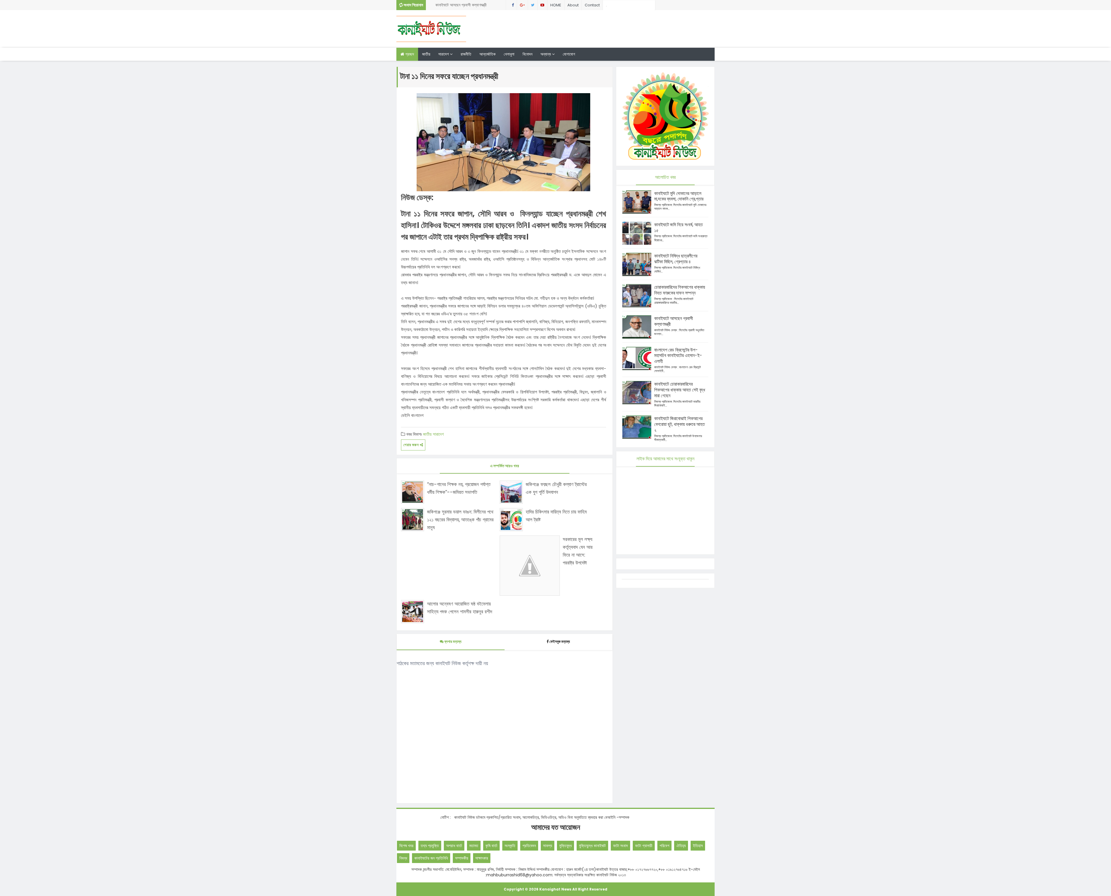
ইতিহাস (698, 846)
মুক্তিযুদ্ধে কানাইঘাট (592, 846)
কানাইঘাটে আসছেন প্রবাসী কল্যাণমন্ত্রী (673, 321)
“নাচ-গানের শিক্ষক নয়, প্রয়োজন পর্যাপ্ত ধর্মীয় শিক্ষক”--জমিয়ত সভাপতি (458, 488)
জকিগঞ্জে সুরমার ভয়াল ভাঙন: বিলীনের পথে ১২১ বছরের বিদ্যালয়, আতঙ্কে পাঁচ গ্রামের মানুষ (460, 519)
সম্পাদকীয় (461, 858)
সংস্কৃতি (510, 846)
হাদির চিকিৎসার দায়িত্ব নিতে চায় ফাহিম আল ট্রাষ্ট (556, 515)
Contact (592, 5)
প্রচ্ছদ (409, 54)
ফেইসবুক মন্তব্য (560, 641)
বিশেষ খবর (406, 846)
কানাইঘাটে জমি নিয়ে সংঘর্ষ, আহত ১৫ (678, 227)
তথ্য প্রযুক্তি (430, 846)
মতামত (473, 846)
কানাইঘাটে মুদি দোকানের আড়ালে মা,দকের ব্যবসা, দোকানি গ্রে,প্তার (678, 196)
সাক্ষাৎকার (481, 858)
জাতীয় (426, 54)
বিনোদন (527, 54)
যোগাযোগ (569, 54)
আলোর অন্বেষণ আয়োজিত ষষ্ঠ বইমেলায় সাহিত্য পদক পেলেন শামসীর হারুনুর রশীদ (459, 607)
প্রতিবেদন (529, 846)
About (573, 5)
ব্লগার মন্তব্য (452, 641)
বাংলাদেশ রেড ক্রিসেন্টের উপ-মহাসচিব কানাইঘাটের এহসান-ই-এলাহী (678, 356)
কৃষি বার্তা (491, 846)
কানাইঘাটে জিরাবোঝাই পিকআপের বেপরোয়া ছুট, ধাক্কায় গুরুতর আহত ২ (679, 424)
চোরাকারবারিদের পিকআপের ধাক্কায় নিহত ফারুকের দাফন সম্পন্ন (679, 290)
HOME (555, 5)
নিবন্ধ (403, 858)
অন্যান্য (546, 54)
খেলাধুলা (509, 54)
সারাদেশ (444, 54)
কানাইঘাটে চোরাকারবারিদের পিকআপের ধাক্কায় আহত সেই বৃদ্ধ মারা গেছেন (679, 390)
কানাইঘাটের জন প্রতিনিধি (431, 858)
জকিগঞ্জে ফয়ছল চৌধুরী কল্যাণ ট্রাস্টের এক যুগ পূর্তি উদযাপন (556, 488)
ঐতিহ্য (681, 846)
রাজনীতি (466, 54)
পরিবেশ (664, 846)
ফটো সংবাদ (620, 846)
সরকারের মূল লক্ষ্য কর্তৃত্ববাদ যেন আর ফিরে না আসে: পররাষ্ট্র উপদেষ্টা (578, 551)
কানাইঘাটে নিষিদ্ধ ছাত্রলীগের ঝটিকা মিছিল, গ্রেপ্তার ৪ (464, 9)
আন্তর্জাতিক (487, 54)
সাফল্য (547, 846)
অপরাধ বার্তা (454, 846)
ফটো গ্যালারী (643, 846)
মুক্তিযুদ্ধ (565, 846)
